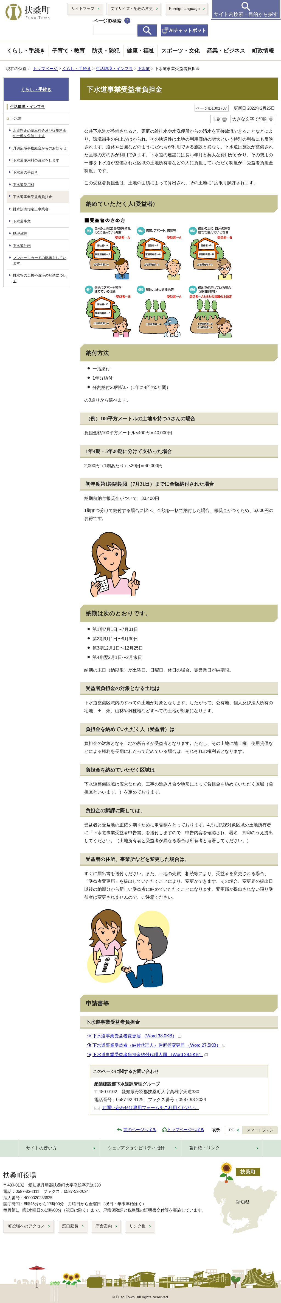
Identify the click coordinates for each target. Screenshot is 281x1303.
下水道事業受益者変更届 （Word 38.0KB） (134, 1036)
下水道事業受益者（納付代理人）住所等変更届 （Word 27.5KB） (156, 1045)
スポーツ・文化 (180, 51)
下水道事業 (22, 221)
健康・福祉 (140, 51)
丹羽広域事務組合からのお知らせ (39, 148)
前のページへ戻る (139, 1129)
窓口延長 (70, 1226)
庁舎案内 (103, 1226)
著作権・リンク (204, 1148)
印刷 (216, 119)
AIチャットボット (187, 30)
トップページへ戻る (185, 1129)
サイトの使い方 (41, 1148)
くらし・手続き (26, 51)
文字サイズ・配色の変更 (132, 8)
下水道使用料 (23, 185)
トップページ (45, 68)
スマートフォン (260, 1130)
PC (231, 1130)
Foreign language (184, 8)
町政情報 (263, 51)
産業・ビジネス (226, 51)
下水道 (143, 68)
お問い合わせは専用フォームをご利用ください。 (150, 1107)
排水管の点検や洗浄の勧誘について (39, 278)
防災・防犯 (106, 51)
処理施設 (20, 234)
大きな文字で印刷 (249, 119)
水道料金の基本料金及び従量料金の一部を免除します (39, 133)
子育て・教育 (68, 51)
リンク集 (137, 1226)
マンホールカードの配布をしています (39, 260)
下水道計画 (22, 246)
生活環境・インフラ (114, 68)
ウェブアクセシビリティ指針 (136, 1148)
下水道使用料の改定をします (36, 160)
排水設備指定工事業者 (31, 209)
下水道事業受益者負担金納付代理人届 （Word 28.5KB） (147, 1054)
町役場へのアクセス (26, 1226)
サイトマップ (82, 8)
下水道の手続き (25, 172)
